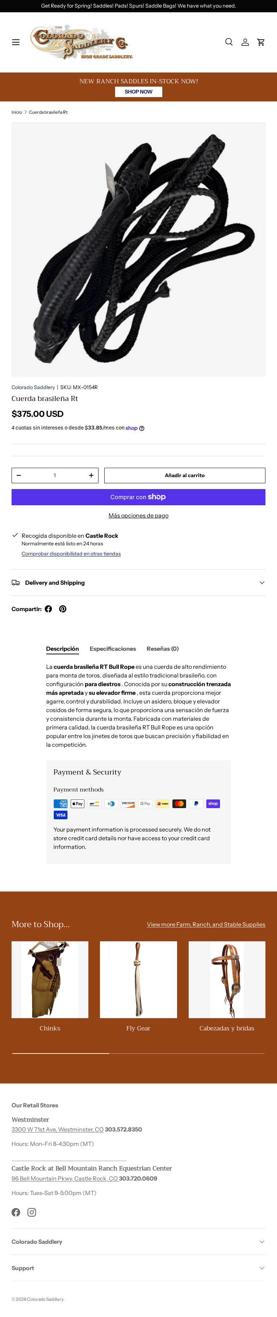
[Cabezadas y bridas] (227, 980)
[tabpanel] (138, 705)
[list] (138, 249)
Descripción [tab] (62, 648)
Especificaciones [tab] (113, 648)
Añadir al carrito (185, 475)
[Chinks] (50, 980)
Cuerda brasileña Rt (48, 112)
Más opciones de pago (138, 515)
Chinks (50, 1028)
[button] (261, 42)
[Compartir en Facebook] (48, 609)
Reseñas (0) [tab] (163, 648)
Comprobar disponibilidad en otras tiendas (71, 553)
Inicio (17, 112)
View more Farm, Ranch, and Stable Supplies (206, 924)
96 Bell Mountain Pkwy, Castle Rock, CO (65, 1178)
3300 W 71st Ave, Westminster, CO (58, 1129)
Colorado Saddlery (33, 387)
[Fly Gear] (138, 980)
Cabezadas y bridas (226, 1028)
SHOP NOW (139, 91)
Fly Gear (138, 1028)
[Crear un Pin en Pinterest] (63, 609)
